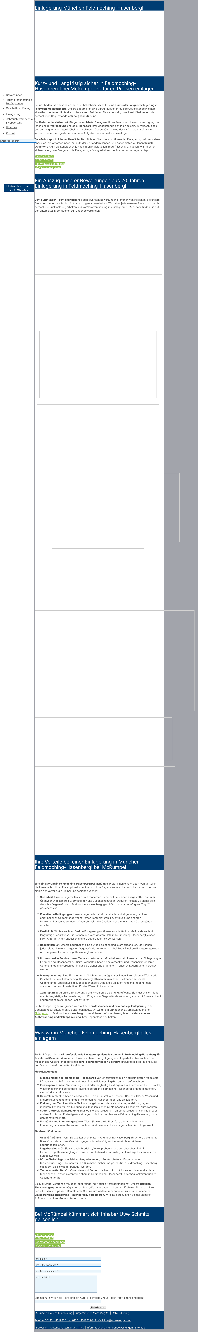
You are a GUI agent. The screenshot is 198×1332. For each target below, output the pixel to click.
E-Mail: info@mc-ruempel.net (113, 1320)
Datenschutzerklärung (63, 1327)
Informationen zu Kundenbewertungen (110, 1327)
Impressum (41, 1327)
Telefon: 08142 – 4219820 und (53, 1320)
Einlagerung (42, 1013)
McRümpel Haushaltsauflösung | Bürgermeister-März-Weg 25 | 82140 (77, 1313)
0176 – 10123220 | (83, 1320)
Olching (124, 1313)
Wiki (81, 1327)
